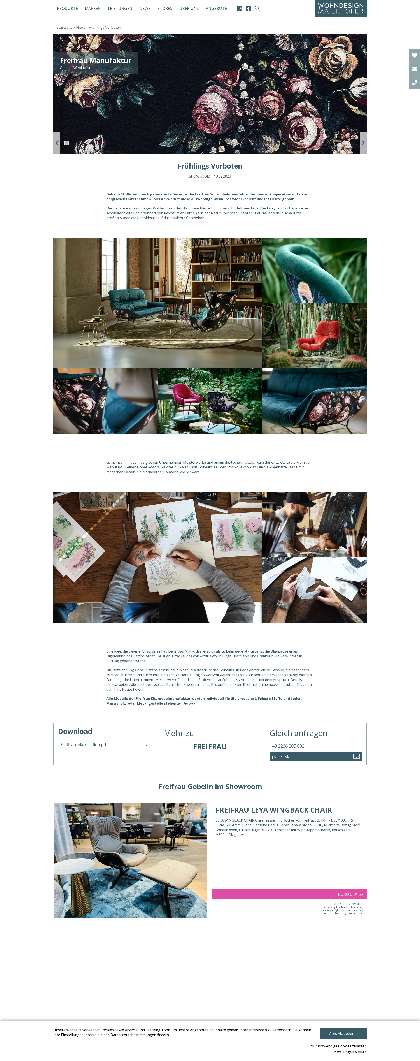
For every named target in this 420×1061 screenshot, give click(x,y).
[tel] (414, 82)
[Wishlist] (414, 55)
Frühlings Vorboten (105, 27)
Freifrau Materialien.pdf (84, 744)
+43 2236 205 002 (287, 746)
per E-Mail (282, 756)
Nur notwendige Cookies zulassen (338, 1046)
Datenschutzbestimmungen (133, 1034)
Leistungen (120, 8)
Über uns (189, 8)
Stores (165, 8)
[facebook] (248, 8)
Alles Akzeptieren (343, 1033)
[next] (363, 143)
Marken (93, 8)
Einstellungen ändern (349, 1052)
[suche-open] (257, 8)
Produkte (67, 8)
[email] (414, 69)
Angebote (216, 8)
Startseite (65, 27)
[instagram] (239, 8)
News (144, 8)
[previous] (56, 143)
